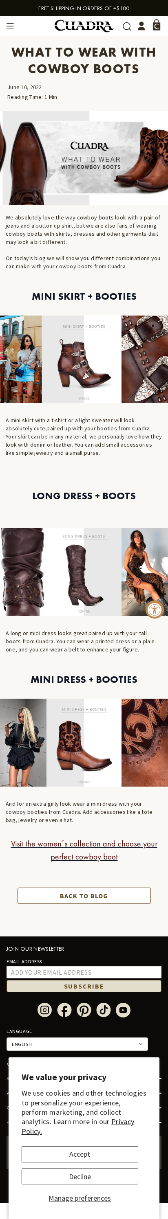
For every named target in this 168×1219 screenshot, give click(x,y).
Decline (80, 1176)
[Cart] (156, 25)
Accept (79, 1154)
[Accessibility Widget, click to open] (155, 610)
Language (19, 1031)
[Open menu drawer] (10, 26)
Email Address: (25, 961)
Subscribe (84, 986)
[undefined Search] (127, 26)
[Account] (141, 26)
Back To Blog (84, 896)
